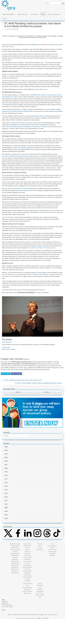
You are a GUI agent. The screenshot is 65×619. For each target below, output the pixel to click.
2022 (6, 461)
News (43, 14)
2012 (6, 497)
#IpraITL (27, 359)
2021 (6, 465)
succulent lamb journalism (19, 147)
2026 (6, 447)
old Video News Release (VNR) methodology (38, 116)
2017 (6, 479)
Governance (34, 14)
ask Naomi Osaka (22, 190)
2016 (6, 482)
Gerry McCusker (6, 342)
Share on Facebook (16, 373)
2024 (6, 454)
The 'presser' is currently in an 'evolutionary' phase (41, 248)
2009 (6, 508)
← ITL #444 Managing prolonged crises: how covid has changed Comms (22, 380)
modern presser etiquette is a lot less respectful (20, 188)
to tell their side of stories (46, 212)
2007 (6, 515)
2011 (6, 500)
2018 (6, 475)
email (48, 369)
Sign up (48, 392)
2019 (6, 472)
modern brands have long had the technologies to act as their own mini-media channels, (28, 126)
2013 (6, 493)
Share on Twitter (5, 373)
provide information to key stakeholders (38, 274)
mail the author (6, 347)
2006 (6, 518)
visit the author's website (8, 349)
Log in (18, 392)
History (5, 18)
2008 (6, 511)
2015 (6, 486)
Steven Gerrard (55, 44)
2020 (6, 468)
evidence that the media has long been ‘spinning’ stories (26, 123)
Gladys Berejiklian (32, 44)
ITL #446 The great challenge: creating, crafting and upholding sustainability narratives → (39, 383)
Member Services (23, 14)
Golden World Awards (9, 14)
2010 (6, 504)
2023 (6, 457)
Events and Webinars (54, 14)
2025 (6, 450)
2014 (6, 490)
